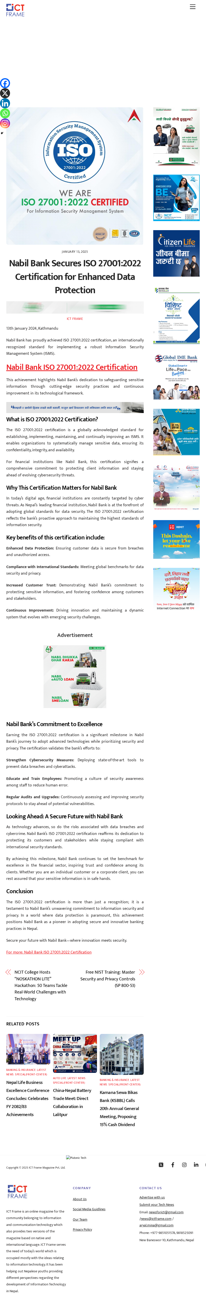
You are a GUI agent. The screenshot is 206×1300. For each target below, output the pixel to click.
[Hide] (2, 133)
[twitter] (161, 1165)
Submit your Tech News (156, 1205)
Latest (41, 1070)
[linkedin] (196, 1165)
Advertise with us (152, 1197)
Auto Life (59, 1078)
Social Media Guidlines (89, 1209)
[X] (5, 93)
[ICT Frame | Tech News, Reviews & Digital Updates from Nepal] (15, 15)
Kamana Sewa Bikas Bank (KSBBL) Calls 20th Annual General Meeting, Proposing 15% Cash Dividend (119, 1108)
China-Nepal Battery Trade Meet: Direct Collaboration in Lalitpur (72, 1102)
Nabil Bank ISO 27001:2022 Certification (72, 367)
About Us (80, 1199)
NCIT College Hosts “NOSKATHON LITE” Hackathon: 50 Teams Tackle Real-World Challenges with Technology (41, 985)
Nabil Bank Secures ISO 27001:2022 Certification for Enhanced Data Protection (75, 277)
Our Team (80, 1220)
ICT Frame (75, 319)
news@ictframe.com (156, 1219)
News (10, 1074)
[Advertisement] (103, 58)
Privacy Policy (82, 1230)
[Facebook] (5, 83)
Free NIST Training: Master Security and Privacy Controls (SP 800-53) (107, 979)
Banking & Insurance (21, 1070)
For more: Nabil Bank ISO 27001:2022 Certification (49, 952)
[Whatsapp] (5, 113)
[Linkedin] (5, 103)
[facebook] (173, 1165)
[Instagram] (5, 123)
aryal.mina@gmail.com (156, 1225)
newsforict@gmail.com (166, 1212)
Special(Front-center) (31, 1074)
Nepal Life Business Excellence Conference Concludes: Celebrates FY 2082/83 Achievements (27, 1098)
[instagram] (185, 1165)
